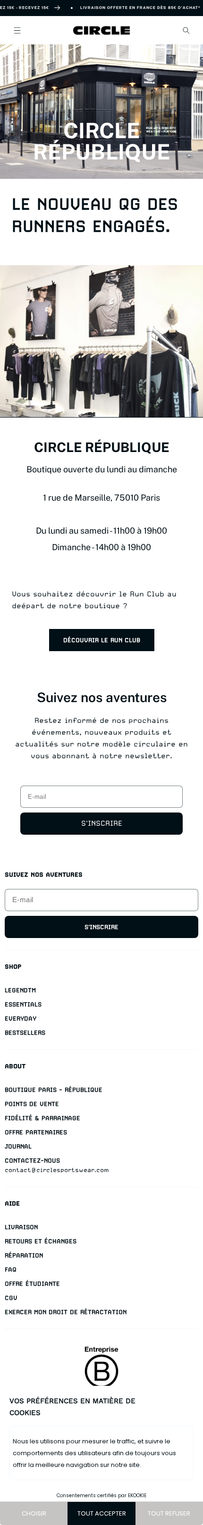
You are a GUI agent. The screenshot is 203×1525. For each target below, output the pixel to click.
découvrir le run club (101, 640)
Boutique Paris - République (53, 1089)
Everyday (20, 1018)
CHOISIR (34, 1513)
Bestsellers (25, 1032)
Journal (18, 1146)
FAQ (11, 1269)
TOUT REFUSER (169, 1513)
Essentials (23, 1004)
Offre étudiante (32, 1283)
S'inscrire (101, 823)
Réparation (24, 1255)
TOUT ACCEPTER (101, 1513)
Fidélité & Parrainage (42, 1118)
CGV (11, 1297)
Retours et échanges (40, 1241)
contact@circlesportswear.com (57, 1169)
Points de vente (32, 1103)
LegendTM (20, 990)
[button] (17, 30)
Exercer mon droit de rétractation (66, 1312)
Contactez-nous (32, 1160)
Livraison (21, 1227)
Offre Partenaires (36, 1132)
